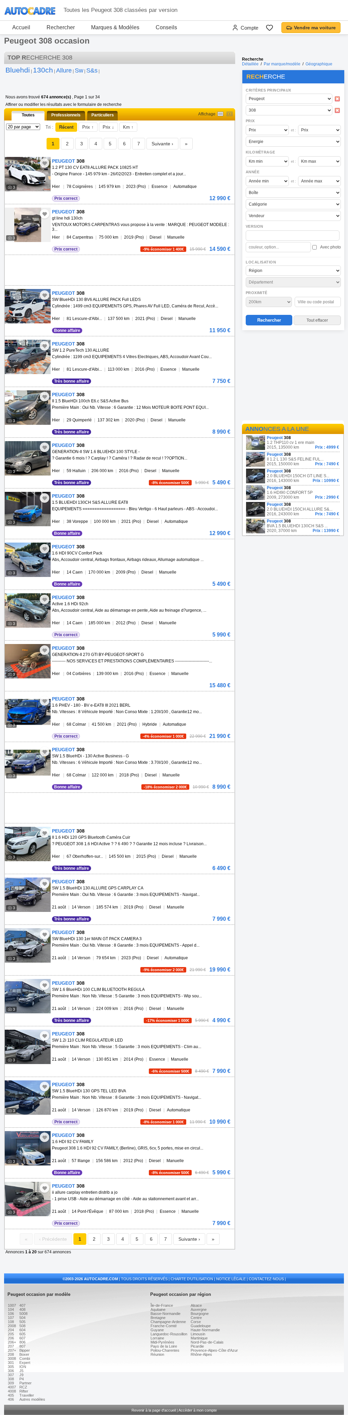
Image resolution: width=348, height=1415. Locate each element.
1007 (12, 1305)
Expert (24, 1363)
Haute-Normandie (205, 1330)
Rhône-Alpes (201, 1354)
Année (252, 172)
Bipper (24, 1350)
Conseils (166, 27)
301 (11, 1363)
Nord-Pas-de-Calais (207, 1342)
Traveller (26, 1395)
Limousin (198, 1334)
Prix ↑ (88, 127)
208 (11, 1354)
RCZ (23, 1387)
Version (254, 226)
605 (22, 1334)
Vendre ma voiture (315, 27)
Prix (250, 121)
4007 (12, 1387)
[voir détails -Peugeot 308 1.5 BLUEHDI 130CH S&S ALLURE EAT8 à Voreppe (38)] (28, 509)
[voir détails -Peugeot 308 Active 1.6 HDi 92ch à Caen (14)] (28, 610)
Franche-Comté (164, 1326)
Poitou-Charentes (165, 1350)
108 (11, 1322)
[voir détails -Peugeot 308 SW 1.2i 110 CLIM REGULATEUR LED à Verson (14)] (28, 1047)
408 (22, 1309)
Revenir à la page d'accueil (154, 1410)
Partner (25, 1383)
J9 (21, 1375)
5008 (23, 1314)
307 (11, 1375)
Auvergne (199, 1309)
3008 (12, 1358)
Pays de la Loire (164, 1346)
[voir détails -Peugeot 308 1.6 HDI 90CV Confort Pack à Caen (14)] (28, 560)
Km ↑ (128, 127)
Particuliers (102, 115)
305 (11, 1367)
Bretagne (158, 1318)
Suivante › (162, 143)
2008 (12, 1326)
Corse (196, 1322)
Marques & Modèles (115, 27)
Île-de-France (162, 1305)
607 (22, 1338)
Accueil (21, 27)
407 (22, 1305)
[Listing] (220, 114)
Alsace (196, 1305)
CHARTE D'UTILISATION (192, 1279)
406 (11, 1399)
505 (22, 1322)
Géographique (319, 64)
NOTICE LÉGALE (231, 1279)
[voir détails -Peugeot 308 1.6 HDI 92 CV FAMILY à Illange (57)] (28, 1148)
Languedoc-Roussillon (169, 1334)
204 (11, 1330)
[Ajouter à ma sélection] (44, 163)
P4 (21, 1379)
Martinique (199, 1338)
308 (11, 1379)
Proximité (256, 293)
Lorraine (157, 1338)
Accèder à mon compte (197, 1410)
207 (11, 1346)
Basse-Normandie (165, 1314)
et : (293, 130)
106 (11, 1314)
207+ (12, 1350)
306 (11, 1371)
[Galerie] (229, 114)
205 (11, 1334)
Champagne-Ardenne (168, 1322)
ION (22, 1367)
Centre (196, 1318)
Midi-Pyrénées (162, 1342)
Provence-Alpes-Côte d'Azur (214, 1350)
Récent (66, 127)
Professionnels (66, 115)
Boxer (24, 1354)
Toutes (28, 115)
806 (22, 1342)
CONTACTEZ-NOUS (266, 1279)
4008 (12, 1391)
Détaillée (250, 64)
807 (22, 1346)
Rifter (23, 1391)
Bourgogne (200, 1314)
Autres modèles (32, 1399)
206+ (12, 1342)
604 (22, 1330)
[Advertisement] (293, 376)
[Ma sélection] (269, 27)
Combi (24, 1358)
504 (22, 1318)
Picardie (197, 1346)
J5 (21, 1371)
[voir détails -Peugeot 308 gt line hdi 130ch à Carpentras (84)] (28, 225)
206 (11, 1338)
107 (11, 1318)
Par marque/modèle (282, 64)
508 (22, 1326)
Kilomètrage (260, 152)
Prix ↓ (108, 127)
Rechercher (61, 27)
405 (11, 1395)
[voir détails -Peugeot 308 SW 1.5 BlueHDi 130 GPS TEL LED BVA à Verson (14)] (28, 1097)
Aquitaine (158, 1309)
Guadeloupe (201, 1326)
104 (11, 1309)
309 (11, 1383)
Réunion (157, 1354)
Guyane (157, 1330)
